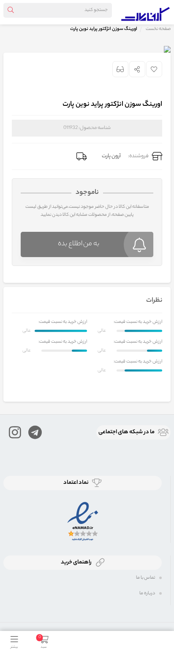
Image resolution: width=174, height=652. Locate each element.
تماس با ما (145, 578)
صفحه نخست (158, 29)
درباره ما (147, 593)
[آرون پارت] (145, 12)
